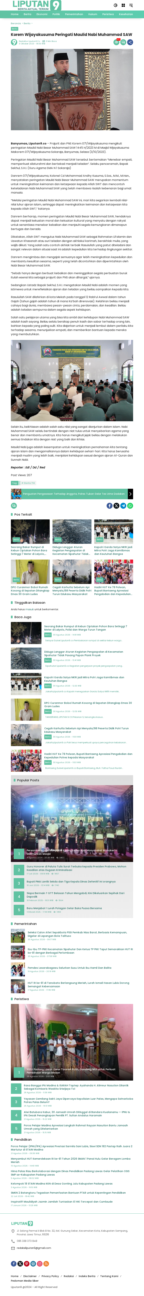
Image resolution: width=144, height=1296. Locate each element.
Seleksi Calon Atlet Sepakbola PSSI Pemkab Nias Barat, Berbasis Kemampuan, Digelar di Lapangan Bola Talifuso (77, 934)
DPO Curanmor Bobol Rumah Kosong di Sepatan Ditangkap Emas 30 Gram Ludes (30, 591)
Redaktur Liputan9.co (29, 41)
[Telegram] (123, 506)
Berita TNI (29, 483)
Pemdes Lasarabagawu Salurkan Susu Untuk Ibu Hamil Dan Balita (69, 968)
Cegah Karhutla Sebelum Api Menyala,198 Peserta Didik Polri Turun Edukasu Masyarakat (72, 591)
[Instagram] (39, 1264)
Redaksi (69, 1276)
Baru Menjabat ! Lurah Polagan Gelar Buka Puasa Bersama (64, 908)
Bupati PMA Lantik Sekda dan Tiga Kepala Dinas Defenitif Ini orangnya (71, 881)
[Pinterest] (27, 1264)
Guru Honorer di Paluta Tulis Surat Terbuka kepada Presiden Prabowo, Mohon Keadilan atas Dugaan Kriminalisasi (76, 868)
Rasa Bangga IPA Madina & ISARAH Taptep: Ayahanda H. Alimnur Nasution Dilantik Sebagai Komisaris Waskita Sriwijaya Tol (76, 1087)
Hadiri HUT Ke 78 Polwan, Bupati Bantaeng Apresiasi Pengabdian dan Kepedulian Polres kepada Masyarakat (112, 591)
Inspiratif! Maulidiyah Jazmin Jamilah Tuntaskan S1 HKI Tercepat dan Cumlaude (62, 1201)
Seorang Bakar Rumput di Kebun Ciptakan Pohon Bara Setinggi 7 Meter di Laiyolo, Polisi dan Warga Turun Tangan (29, 551)
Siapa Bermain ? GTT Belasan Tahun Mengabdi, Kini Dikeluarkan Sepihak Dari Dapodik (75, 895)
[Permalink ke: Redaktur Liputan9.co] (15, 42)
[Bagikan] (130, 42)
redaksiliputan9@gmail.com (34, 1248)
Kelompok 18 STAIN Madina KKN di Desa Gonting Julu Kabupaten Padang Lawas (62, 1183)
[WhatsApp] (130, 506)
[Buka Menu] (123, 5)
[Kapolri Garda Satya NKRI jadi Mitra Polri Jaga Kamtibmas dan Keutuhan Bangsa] (113, 531)
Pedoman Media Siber (25, 1281)
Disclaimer (30, 1276)
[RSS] (46, 1264)
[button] (115, 5)
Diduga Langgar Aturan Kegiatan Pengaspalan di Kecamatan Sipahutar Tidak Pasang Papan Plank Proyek (71, 551)
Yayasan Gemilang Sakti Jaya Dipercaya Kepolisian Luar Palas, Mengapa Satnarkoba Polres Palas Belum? (78, 1100)
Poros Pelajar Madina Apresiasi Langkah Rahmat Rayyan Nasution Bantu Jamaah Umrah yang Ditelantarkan (76, 1127)
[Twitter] (116, 506)
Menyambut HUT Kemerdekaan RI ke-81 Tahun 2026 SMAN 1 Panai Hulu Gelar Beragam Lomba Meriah (70, 1160)
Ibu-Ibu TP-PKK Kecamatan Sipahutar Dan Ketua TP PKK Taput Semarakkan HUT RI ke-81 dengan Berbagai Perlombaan (80, 951)
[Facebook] (110, 506)
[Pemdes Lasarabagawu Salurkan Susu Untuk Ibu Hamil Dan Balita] (18, 969)
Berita (14, 28)
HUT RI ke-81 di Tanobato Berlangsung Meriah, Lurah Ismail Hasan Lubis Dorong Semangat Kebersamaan (78, 984)
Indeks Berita (87, 1276)
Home (14, 1276)
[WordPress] (33, 1264)
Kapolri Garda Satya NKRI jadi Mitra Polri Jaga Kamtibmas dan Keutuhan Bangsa (113, 551)
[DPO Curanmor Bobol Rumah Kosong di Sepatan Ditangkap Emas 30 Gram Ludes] (30, 572)
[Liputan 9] (37, 5)
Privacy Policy (50, 1276)
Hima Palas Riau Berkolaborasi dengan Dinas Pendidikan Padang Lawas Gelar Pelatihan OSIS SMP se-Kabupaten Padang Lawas (70, 1173)
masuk (29, 609)
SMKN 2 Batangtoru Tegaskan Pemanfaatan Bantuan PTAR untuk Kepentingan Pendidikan (68, 1193)
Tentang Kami (109, 1276)
